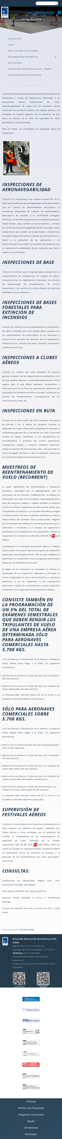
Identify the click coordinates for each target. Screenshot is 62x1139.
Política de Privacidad (31, 1108)
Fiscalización (15, 39)
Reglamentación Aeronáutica (23, 57)
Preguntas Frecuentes (31, 1114)
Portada (31, 1101)
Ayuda (31, 1121)
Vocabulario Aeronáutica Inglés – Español (30, 69)
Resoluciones (15, 63)
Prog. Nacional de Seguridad (23, 51)
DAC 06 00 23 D (24, 844)
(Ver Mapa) (29, 884)
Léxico (11, 45)
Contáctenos (31, 1127)
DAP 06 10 (45, 535)
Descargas (31, 1134)
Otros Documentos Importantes (24, 75)
